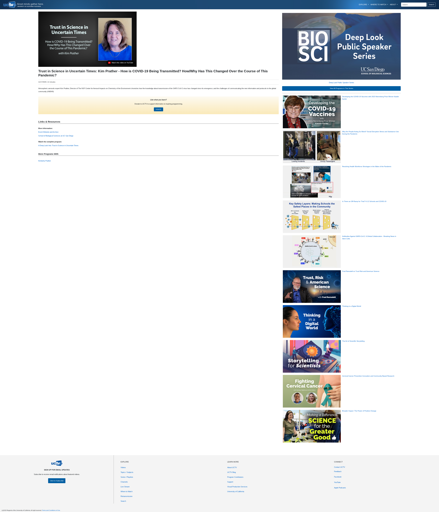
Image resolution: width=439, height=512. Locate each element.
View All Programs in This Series (341, 88)
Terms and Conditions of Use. (51, 510)
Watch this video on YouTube (120, 63)
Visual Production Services (237, 487)
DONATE (158, 109)
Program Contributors (235, 477)
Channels (124, 482)
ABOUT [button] (393, 4)
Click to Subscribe (57, 481)
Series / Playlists (127, 477)
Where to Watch (127, 491)
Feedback (337, 471)
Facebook (337, 477)
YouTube (337, 482)
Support (230, 482)
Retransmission (126, 496)
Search (431, 4)
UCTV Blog (231, 472)
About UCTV (232, 467)
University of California (235, 491)
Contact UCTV (339, 467)
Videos (123, 467)
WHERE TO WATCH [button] (379, 4)
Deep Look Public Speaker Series (341, 83)
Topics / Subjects (127, 472)
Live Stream (125, 487)
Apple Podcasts (340, 488)
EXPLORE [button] (363, 4)
